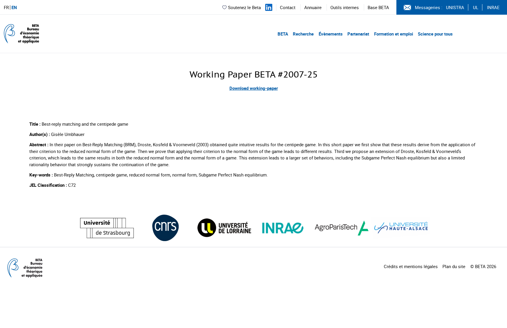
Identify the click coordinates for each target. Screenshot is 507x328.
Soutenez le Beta (244, 7)
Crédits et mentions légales (411, 266)
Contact (287, 7)
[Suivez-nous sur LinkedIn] (268, 7)
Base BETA (378, 7)
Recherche (303, 34)
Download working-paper (253, 88)
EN (14, 7)
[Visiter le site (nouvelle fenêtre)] (107, 228)
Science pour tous (435, 34)
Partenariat (358, 34)
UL (475, 7)
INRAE (493, 7)
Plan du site (453, 266)
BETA (283, 34)
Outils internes (344, 7)
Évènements (331, 34)
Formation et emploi (393, 34)
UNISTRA (455, 7)
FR (6, 7)
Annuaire (313, 7)
